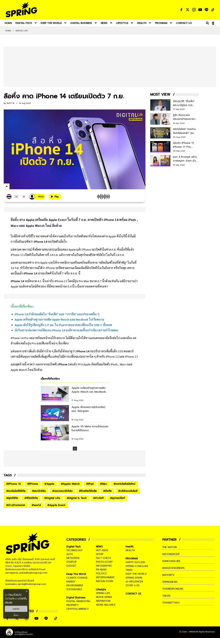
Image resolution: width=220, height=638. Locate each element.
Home (8, 30)
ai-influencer (134, 581)
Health (130, 546)
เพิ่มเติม (8, 602)
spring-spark (134, 577)
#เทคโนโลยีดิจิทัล (16, 491)
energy (71, 581)
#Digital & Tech (77, 498)
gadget (71, 566)
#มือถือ (107, 491)
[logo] (21, 10)
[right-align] (207, 23)
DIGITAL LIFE (22, 30)
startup (71, 562)
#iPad (90, 484)
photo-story (104, 562)
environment (74, 585)
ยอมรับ (16, 609)
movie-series (104, 597)
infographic (104, 566)
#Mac (103, 484)
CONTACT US (133, 593)
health (130, 550)
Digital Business (75, 597)
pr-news (101, 569)
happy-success (135, 562)
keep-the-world (136, 574)
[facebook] (12, 186)
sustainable (74, 589)
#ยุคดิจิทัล (12, 498)
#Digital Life (52, 498)
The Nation (169, 547)
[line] (24, 186)
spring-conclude (137, 566)
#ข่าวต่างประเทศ (15, 505)
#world (36, 505)
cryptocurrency (77, 609)
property (72, 605)
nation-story (105, 581)
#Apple (49, 484)
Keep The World (76, 574)
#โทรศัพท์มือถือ (88, 491)
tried (129, 570)
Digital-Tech (73, 546)
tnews (166, 596)
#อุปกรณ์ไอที (117, 498)
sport (100, 554)
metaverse (73, 558)
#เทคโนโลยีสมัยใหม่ (124, 484)
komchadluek (171, 561)
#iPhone (32, 484)
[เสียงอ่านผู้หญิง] (37, 196)
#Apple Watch (70, 484)
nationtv (168, 575)
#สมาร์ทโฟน (39, 491)
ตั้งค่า (16, 615)
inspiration (103, 601)
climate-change (76, 577)
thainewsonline (172, 589)
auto (69, 554)
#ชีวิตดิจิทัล (31, 498)
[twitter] (18, 186)
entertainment (105, 577)
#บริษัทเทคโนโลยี (127, 491)
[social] (181, 10)
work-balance (105, 605)
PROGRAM (132, 558)
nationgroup (171, 554)
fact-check (103, 558)
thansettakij (170, 602)
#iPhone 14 (13, 484)
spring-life (103, 593)
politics (101, 573)
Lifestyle (101, 589)
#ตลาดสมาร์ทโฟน (62, 491)
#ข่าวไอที (98, 498)
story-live (132, 585)
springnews (169, 582)
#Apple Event (56, 505)
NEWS (99, 546)
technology (74, 550)
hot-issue (102, 550)
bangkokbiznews (173, 568)
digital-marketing (78, 601)
